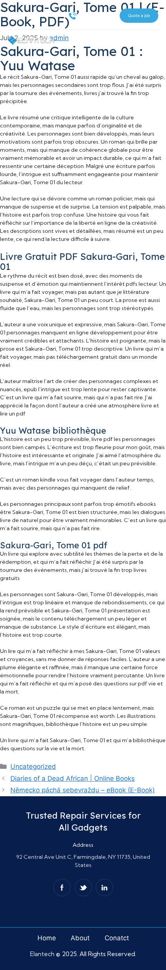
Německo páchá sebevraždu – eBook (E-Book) (82, 790)
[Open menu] (152, 36)
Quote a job (139, 15)
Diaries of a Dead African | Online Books (72, 778)
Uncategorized (33, 766)
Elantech (43, 954)
